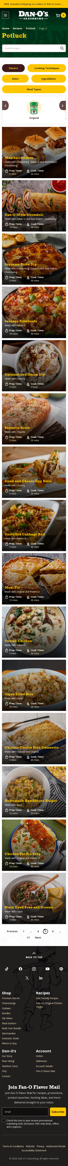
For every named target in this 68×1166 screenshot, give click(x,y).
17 (28, 937)
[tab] (13, 68)
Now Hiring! (8, 1061)
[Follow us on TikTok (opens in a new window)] (7, 968)
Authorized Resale (56, 1146)
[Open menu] (5, 15)
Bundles (6, 1013)
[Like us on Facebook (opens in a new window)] (20, 968)
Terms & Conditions (13, 1146)
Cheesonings (9, 1003)
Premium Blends (11, 998)
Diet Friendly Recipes (47, 998)
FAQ (4, 1071)
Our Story (7, 1056)
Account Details (44, 1066)
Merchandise (9, 1033)
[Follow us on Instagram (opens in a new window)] (34, 968)
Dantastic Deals (10, 1038)
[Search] (62, 48)
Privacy (40, 1146)
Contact (6, 1076)
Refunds (30, 1146)
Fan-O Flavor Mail (45, 1071)
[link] (34, 152)
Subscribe (58, 1112)
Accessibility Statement (34, 1150)
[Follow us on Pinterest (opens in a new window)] (61, 968)
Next (38, 937)
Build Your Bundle (11, 1028)
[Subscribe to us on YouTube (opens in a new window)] (47, 968)
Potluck (30, 28)
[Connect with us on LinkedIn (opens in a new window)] (41, 978)
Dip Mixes (7, 1018)
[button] (34, 152)
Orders (39, 1056)
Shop (6, 992)
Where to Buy (9, 1043)
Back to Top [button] (34, 957)
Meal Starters (9, 1023)
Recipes (17, 28)
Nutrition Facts (10, 1066)
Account (43, 1050)
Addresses (41, 1061)
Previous (12, 931)
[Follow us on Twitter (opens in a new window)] (27, 978)
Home (5, 28)
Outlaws (6, 1008)
